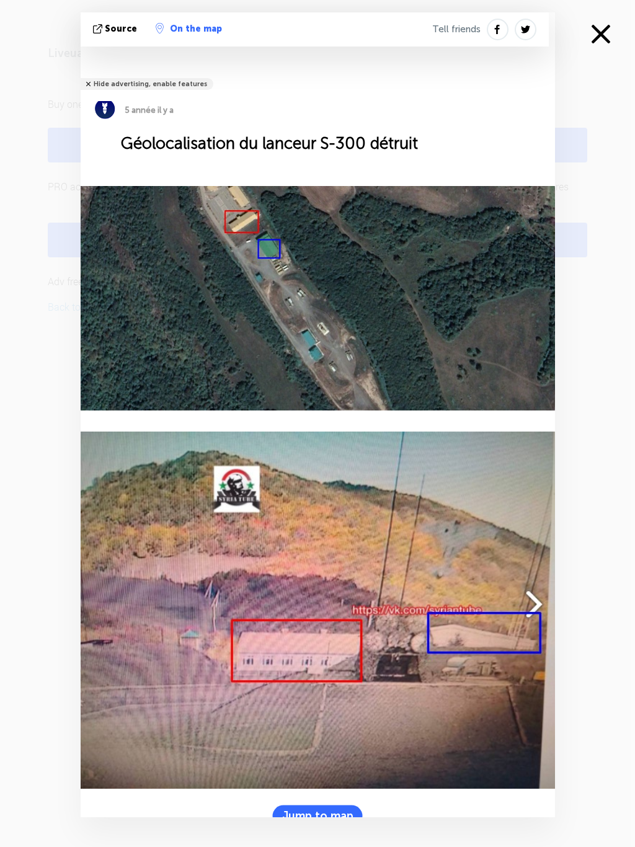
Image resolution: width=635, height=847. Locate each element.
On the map (196, 29)
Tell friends (456, 29)
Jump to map (317, 816)
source (121, 29)
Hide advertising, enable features (150, 84)
